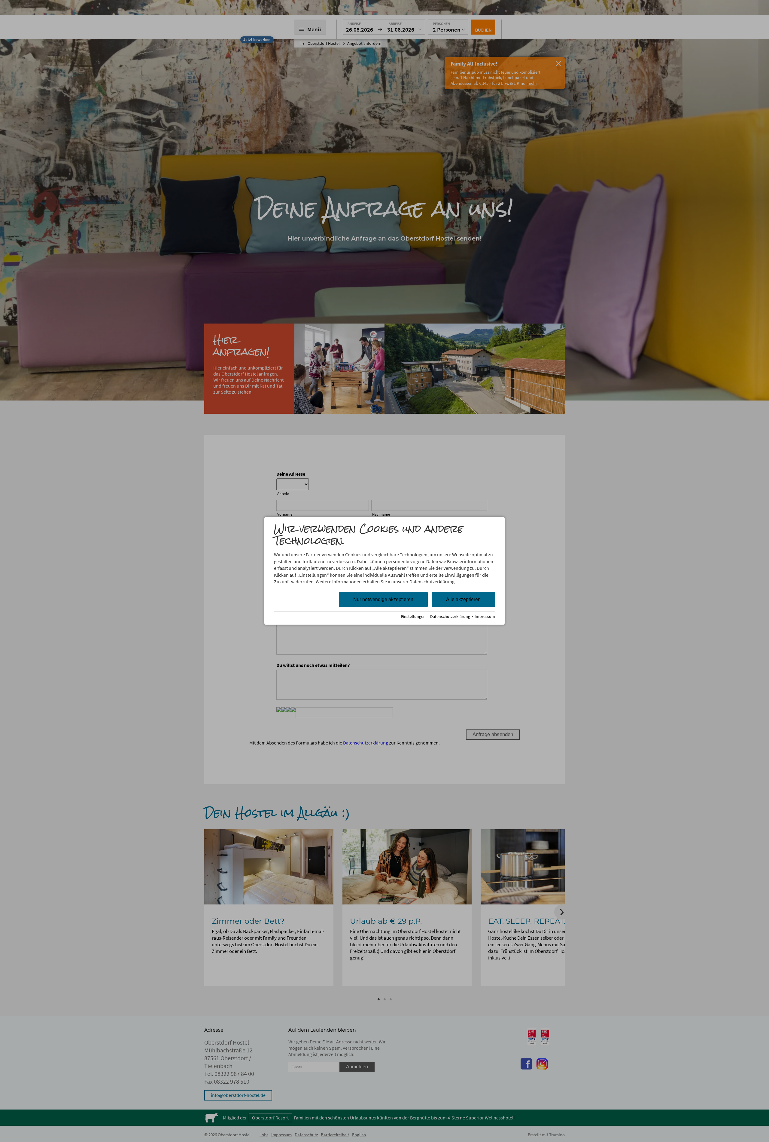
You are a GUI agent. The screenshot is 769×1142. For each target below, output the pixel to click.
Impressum (485, 616)
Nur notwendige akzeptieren (383, 599)
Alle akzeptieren (463, 599)
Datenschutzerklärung (450, 616)
